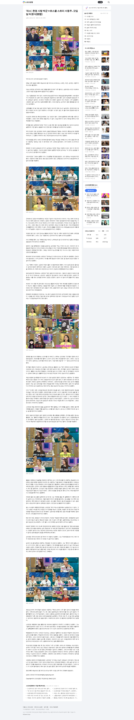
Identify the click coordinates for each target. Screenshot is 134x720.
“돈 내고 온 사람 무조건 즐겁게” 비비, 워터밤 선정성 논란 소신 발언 (39, 691)
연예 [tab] (103, 231)
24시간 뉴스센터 (38, 707)
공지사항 (46, 707)
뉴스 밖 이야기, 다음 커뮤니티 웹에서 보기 (100, 7)
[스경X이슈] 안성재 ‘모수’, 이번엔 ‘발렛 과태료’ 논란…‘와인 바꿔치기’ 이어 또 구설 (66, 688)
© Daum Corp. (26, 714)
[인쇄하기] (77, 22)
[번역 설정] (71, 22)
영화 (97, 238)
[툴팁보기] (109, 13)
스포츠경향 (29, 2)
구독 (101, 2)
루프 (97, 242)
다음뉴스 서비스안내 (28, 707)
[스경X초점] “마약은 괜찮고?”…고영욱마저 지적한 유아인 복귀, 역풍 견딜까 (66, 691)
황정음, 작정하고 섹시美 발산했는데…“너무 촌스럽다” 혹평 (66, 698)
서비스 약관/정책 (54, 707)
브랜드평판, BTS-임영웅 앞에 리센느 (37, 693)
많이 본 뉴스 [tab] (91, 190)
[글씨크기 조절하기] (74, 22)
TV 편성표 (89, 238)
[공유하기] (105, 2)
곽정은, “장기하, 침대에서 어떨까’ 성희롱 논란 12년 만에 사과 (39, 698)
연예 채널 (105, 242)
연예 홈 (89, 234)
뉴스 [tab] (99, 231)
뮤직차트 (89, 242)
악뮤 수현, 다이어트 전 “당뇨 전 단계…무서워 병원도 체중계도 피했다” (39, 695)
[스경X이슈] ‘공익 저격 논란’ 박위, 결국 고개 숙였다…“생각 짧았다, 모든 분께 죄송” (39, 688)
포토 (105, 234)
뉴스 (97, 234)
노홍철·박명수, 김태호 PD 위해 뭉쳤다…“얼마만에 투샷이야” (66, 695)
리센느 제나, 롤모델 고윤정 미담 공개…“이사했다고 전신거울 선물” (66, 693)
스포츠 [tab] (107, 231)
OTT (105, 238)
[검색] (109, 2)
